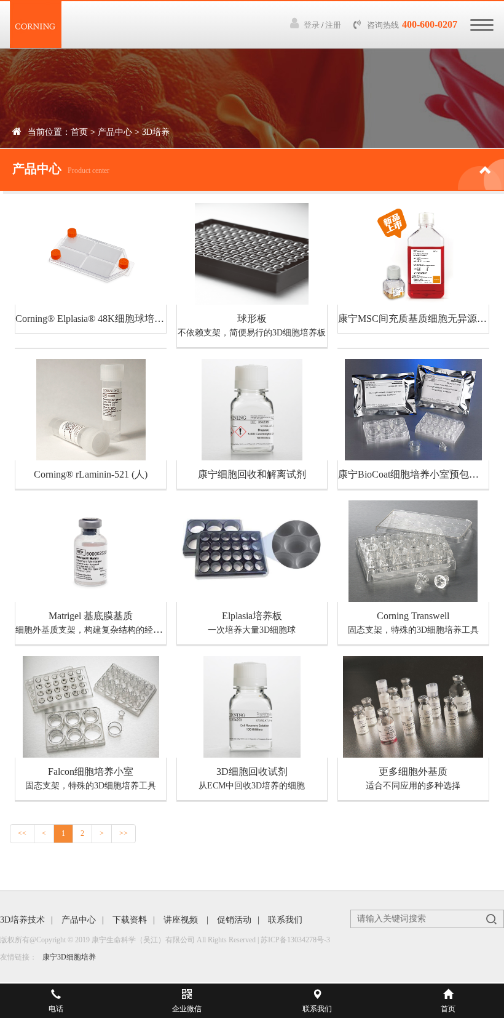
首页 (79, 132)
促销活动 (234, 919)
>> (123, 833)
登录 (312, 25)
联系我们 (285, 919)
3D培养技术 (22, 919)
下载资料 (129, 919)
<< (22, 833)
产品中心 (115, 132)
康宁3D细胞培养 (69, 957)
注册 (333, 25)
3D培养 (156, 132)
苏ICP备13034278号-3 (295, 940)
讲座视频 (181, 919)
